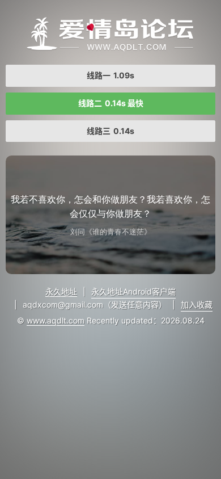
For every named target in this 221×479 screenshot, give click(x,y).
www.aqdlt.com (55, 320)
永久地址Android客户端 (133, 291)
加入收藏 (196, 304)
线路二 (110, 103)
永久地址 (61, 291)
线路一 (110, 75)
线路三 (110, 131)
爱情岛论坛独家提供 (110, 34)
